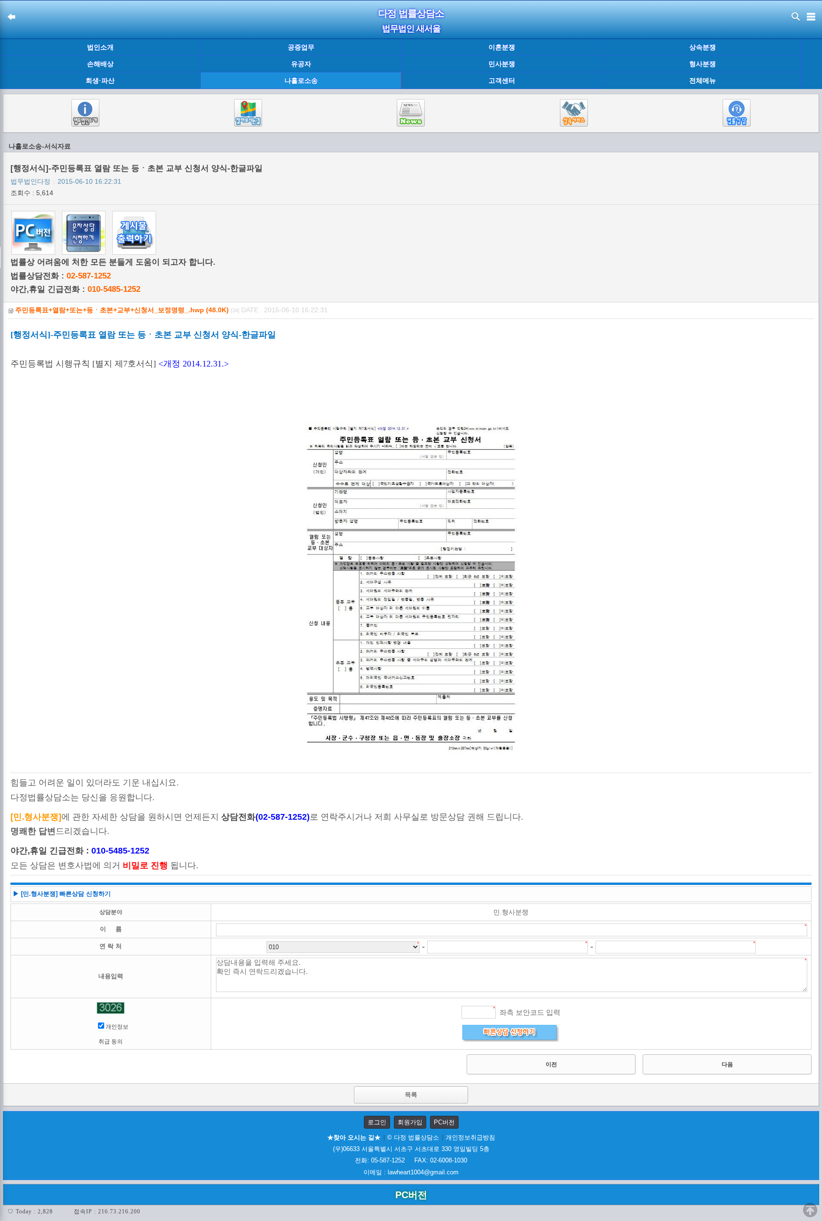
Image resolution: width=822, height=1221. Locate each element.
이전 (551, 1064)
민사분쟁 (502, 64)
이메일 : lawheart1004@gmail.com (411, 1172)
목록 (411, 1094)
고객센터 (502, 80)
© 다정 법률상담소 (413, 1137)
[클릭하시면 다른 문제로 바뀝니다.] (111, 1008)
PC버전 (444, 1122)
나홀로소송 (301, 80)
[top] (810, 1210)
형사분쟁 (702, 64)
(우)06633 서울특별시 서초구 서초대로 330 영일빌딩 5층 (411, 1148)
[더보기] (811, 64)
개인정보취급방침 (470, 1137)
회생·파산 (100, 80)
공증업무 (301, 47)
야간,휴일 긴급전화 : (75, 289)
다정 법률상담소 (411, 13)
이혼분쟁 (502, 47)
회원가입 (410, 1122)
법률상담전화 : (60, 275)
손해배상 (100, 64)
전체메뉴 (702, 80)
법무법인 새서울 (411, 28)
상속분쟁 (702, 47)
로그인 (377, 1122)
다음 (727, 1064)
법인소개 (100, 47)
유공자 (301, 64)
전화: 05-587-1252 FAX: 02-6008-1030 (411, 1160)
